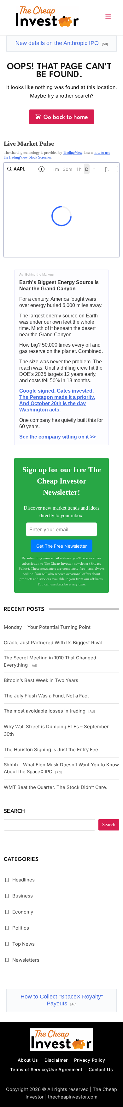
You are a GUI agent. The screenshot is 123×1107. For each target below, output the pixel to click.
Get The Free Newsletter (61, 546)
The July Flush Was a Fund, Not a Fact (46, 696)
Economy (22, 912)
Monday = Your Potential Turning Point (47, 627)
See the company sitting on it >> (57, 436)
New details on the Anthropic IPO (61, 43)
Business (22, 896)
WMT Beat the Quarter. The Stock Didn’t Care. (55, 787)
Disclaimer (56, 1060)
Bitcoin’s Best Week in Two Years (41, 680)
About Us (28, 1060)
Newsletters (25, 960)
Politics (20, 928)
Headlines (23, 880)
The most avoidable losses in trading (49, 711)
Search (14, 811)
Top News (23, 944)
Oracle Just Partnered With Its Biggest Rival (53, 643)
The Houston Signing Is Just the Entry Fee (51, 749)
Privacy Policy (89, 1060)
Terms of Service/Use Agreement (46, 1069)
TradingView (72, 152)
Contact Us (101, 1069)
